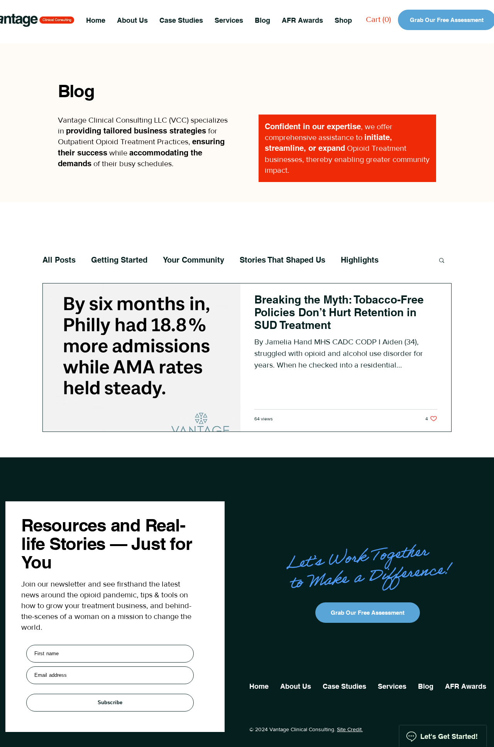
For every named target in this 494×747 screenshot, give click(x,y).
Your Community (193, 260)
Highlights (360, 260)
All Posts (59, 260)
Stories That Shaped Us (282, 260)
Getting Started (119, 260)
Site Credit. (350, 729)
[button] (229, 19)
